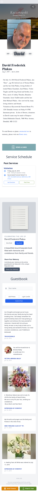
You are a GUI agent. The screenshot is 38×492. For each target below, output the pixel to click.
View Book (9, 243)
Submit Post (19, 301)
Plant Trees (27, 182)
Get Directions (11, 182)
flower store (23, 134)
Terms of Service (24, 484)
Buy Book (19, 243)
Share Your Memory (12, 269)
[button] (19, 379)
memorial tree (24, 131)
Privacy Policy (13, 484)
